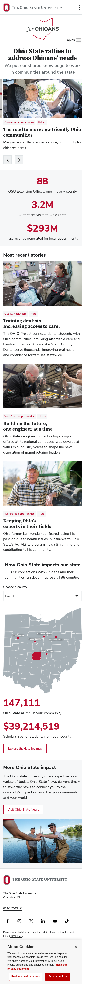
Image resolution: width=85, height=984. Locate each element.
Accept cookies (57, 976)
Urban (41, 122)
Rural (33, 313)
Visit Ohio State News (23, 810)
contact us (16, 935)
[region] (42, 650)
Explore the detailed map (25, 748)
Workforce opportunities (19, 416)
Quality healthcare (15, 313)
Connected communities (19, 122)
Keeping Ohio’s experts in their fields (27, 523)
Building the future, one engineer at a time (28, 426)
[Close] (75, 946)
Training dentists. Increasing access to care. (31, 323)
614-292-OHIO (12, 908)
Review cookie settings (25, 976)
